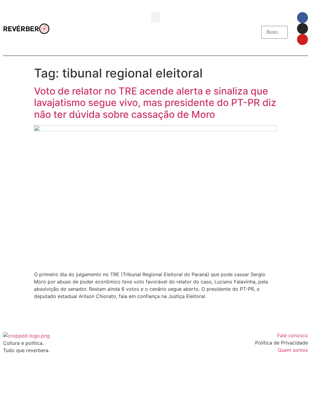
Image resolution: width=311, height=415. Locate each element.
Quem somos (293, 350)
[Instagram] (302, 28)
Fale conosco (292, 335)
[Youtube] (302, 39)
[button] (155, 17)
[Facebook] (302, 17)
